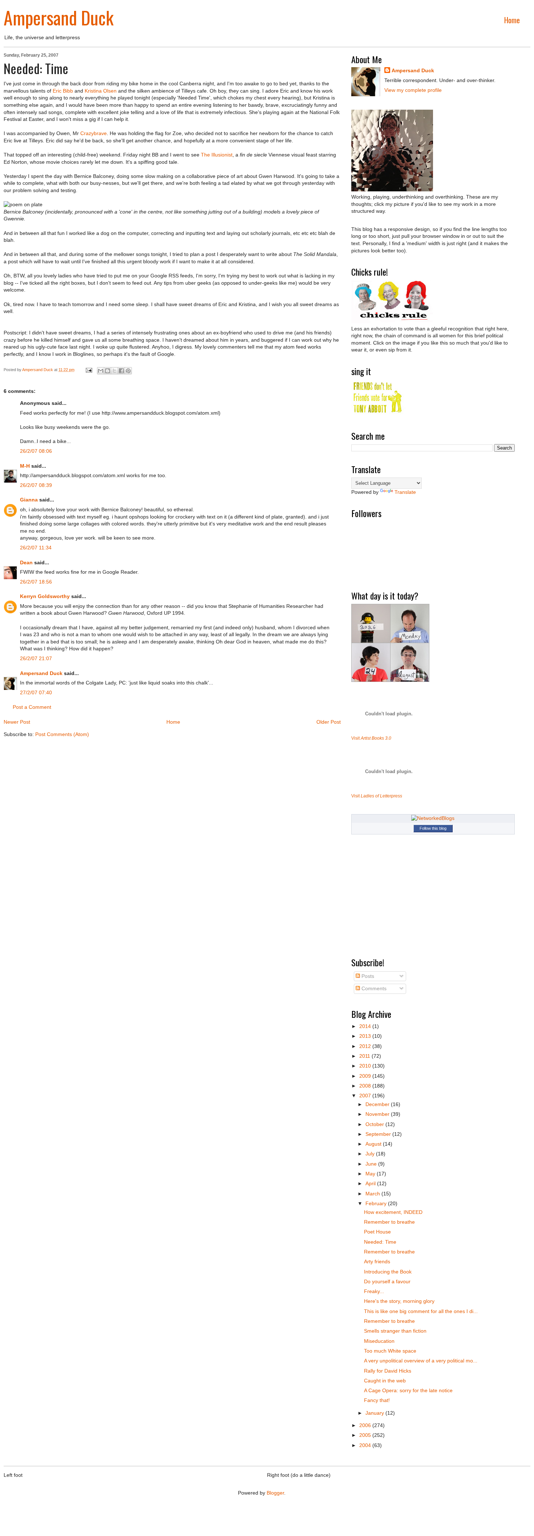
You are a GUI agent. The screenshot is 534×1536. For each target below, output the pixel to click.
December (378, 1104)
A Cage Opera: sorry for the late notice (408, 1390)
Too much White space (390, 1351)
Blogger (275, 1493)
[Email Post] (88, 369)
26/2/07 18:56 (36, 582)
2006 (365, 1425)
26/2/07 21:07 (36, 658)
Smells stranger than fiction (395, 1331)
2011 (365, 1056)
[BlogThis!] (107, 370)
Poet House (377, 1232)
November (378, 1114)
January (375, 1413)
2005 (365, 1435)
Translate (405, 492)
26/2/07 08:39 (36, 485)
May (371, 1174)
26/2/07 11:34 (36, 547)
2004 (365, 1445)
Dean (26, 562)
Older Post (328, 722)
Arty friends (377, 1261)
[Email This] (100, 370)
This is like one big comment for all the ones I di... (421, 1311)
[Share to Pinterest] (128, 370)
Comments (373, 988)
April (371, 1183)
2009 (365, 1076)
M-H (25, 466)
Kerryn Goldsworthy (45, 596)
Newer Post (17, 722)
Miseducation (379, 1341)
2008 (365, 1086)
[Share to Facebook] (121, 370)
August (374, 1144)
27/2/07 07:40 (36, 692)
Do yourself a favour (387, 1281)
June (371, 1164)
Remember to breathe (389, 1222)
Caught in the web (385, 1380)
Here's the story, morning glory (399, 1301)
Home (512, 20)
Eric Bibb (63, 91)
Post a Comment (32, 707)
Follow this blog (433, 828)
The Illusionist (216, 155)
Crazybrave (93, 133)
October (375, 1124)
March (373, 1193)
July (370, 1154)
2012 (365, 1046)
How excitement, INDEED (393, 1212)
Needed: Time (380, 1242)
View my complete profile (413, 90)
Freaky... (374, 1291)
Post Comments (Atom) (62, 734)
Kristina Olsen (101, 91)
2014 (365, 1026)
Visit (371, 738)
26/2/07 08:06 (36, 451)
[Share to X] (114, 370)
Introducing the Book (388, 1272)
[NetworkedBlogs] (432, 818)
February (376, 1203)
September (378, 1134)
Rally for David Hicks (387, 1371)
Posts (367, 976)
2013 (365, 1036)
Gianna (29, 500)
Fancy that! (377, 1400)
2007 (365, 1095)
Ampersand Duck (59, 17)
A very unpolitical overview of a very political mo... (420, 1361)
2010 (365, 1066)
